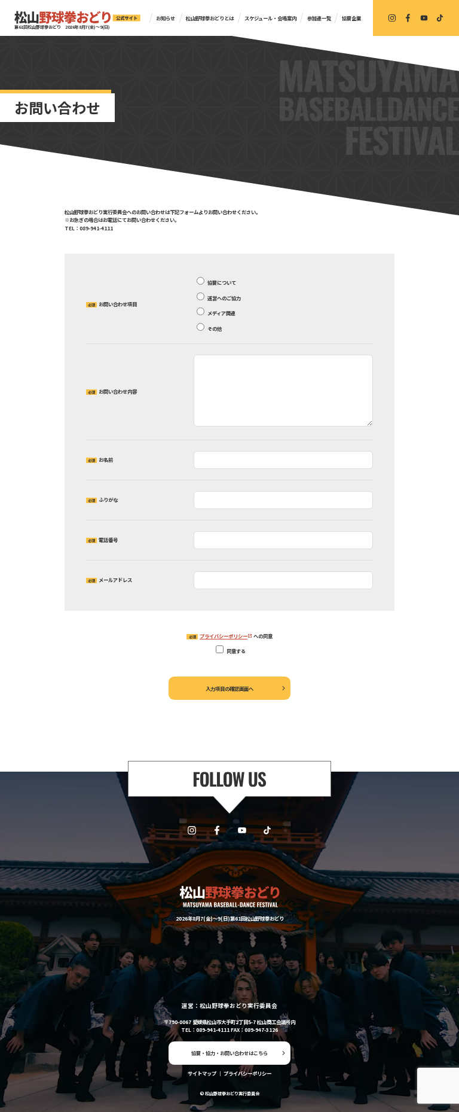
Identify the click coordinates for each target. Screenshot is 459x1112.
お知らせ (165, 18)
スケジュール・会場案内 (270, 18)
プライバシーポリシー (223, 635)
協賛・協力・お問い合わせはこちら (229, 1052)
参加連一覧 (319, 18)
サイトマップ (202, 1073)
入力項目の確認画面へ (229, 688)
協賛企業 (351, 18)
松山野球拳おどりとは (210, 18)
